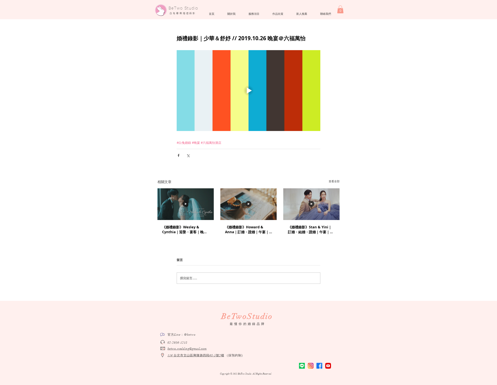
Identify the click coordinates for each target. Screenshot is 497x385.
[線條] (302, 366)
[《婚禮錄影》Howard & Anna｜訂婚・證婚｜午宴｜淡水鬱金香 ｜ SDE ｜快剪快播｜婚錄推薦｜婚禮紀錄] (248, 204)
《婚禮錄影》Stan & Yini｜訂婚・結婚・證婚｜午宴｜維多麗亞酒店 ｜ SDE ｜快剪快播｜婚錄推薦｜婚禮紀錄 (310, 229)
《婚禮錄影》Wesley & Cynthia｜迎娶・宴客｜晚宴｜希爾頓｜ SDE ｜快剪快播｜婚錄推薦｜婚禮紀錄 (185, 229)
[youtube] (328, 366)
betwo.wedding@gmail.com (187, 349)
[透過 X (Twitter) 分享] (188, 155)
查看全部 (334, 181)
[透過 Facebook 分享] (178, 155)
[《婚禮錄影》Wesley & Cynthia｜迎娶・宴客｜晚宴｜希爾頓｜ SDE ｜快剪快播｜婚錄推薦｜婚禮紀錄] (185, 204)
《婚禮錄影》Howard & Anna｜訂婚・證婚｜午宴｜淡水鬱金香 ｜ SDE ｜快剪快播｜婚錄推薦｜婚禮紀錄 (247, 229)
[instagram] (311, 366)
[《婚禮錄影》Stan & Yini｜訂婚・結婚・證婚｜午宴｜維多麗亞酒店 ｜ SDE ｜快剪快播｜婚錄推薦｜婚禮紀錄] (311, 204)
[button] (231, 13)
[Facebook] (319, 366)
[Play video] (248, 90)
